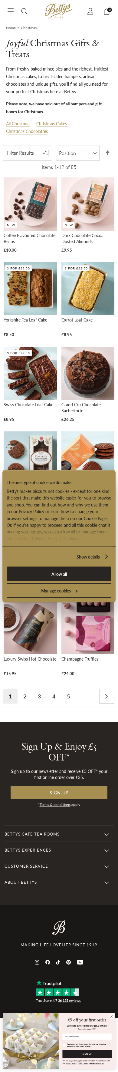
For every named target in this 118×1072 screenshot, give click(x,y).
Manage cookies (56, 590)
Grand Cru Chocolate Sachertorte (81, 407)
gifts (53, 84)
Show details (88, 556)
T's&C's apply (83, 1063)
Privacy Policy (44, 538)
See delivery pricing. (96, 1063)
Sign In (91, 11)
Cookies (71, 538)
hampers (73, 76)
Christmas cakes (21, 76)
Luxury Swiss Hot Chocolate (30, 659)
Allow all (59, 574)
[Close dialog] (111, 1016)
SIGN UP (87, 1054)
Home (11, 27)
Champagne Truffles (79, 659)
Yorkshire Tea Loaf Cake (25, 320)
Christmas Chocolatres (27, 131)
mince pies (53, 69)
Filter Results (20, 153)
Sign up (59, 793)
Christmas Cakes (51, 123)
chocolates (16, 84)
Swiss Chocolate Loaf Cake (28, 404)
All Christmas (18, 123)
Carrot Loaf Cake (77, 320)
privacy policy (71, 1063)
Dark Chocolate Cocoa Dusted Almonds (82, 238)
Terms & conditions (55, 804)
